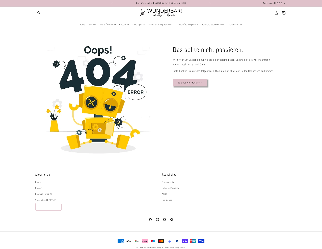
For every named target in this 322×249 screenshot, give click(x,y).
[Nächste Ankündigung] (210, 3)
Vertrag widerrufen (48, 206)
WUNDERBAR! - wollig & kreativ (156, 247)
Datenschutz (168, 182)
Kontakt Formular (43, 194)
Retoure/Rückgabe (170, 188)
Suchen (38, 188)
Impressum (167, 199)
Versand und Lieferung (45, 199)
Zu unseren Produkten (190, 82)
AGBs (164, 194)
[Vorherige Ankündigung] (112, 3)
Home (38, 182)
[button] (39, 13)
